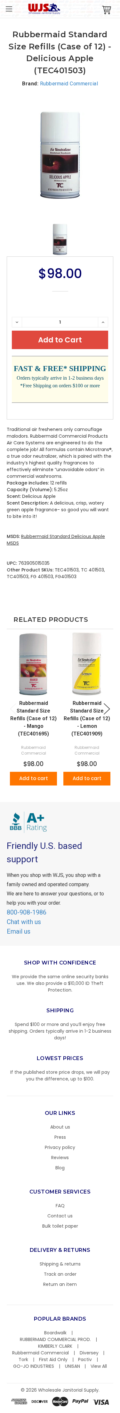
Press (60, 1137)
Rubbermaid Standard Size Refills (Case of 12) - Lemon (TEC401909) (87, 718)
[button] (119, 1409)
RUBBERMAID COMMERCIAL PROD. (55, 1339)
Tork (23, 1359)
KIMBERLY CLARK (55, 1346)
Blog (60, 1168)
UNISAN (72, 1366)
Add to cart (33, 778)
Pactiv (85, 1359)
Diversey (89, 1353)
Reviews (60, 1157)
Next (106, 709)
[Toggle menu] (9, 9)
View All (99, 1366)
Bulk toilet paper (60, 1226)
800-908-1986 (26, 912)
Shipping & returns (60, 1264)
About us (60, 1127)
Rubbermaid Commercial (40, 1353)
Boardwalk (55, 1333)
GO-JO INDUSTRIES (33, 1366)
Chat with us (24, 922)
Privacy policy (60, 1147)
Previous (13, 709)
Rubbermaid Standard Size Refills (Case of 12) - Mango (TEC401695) (33, 718)
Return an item (60, 1284)
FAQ (60, 1205)
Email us (18, 931)
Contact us (60, 1216)
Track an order (60, 1274)
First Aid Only (53, 1359)
